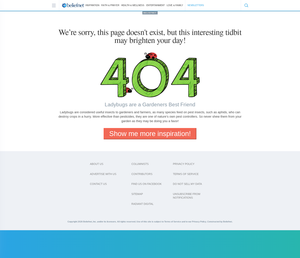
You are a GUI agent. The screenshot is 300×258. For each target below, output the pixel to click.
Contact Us (98, 183)
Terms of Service (186, 174)
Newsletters (196, 5)
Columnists (140, 163)
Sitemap (137, 194)
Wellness (132, 5)
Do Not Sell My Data (187, 183)
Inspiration (92, 5)
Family (175, 5)
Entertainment (155, 5)
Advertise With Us (103, 174)
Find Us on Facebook (146, 183)
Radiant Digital (142, 203)
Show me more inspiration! (150, 133)
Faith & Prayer (110, 5)
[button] (246, 5)
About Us (96, 163)
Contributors (141, 174)
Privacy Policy (183, 163)
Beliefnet (150, 13)
